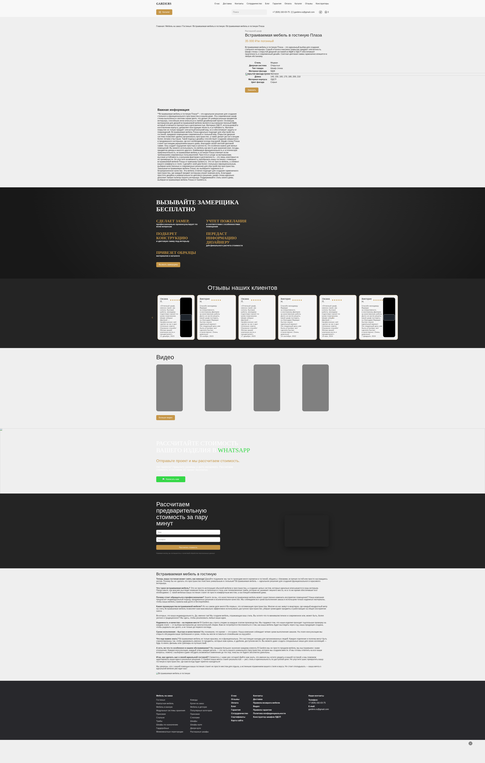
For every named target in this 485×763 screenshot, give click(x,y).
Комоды (194, 700)
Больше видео (165, 417)
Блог (267, 4)
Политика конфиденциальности (269, 713)
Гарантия (277, 4)
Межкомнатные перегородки (169, 732)
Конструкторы (322, 4)
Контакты (239, 4)
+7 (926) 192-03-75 (317, 703)
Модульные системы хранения (170, 710)
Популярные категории (201, 710)
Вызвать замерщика (168, 265)
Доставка (227, 4)
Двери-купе (195, 728)
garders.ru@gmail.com (318, 709)
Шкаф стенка (277, 68)
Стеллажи (195, 718)
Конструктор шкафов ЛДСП (267, 717)
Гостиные (186, 26)
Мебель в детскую (198, 707)
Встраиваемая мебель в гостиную (209, 26)
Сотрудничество (254, 4)
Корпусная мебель (165, 703)
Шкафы (193, 721)
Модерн (274, 63)
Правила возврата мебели (266, 703)
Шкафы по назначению (167, 725)
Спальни (160, 718)
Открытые (275, 65)
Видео (256, 706)
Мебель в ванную (164, 707)
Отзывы (309, 4)
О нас (217, 4)
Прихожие (161, 714)
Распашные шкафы (199, 732)
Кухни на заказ (197, 703)
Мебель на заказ (173, 26)
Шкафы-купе (196, 725)
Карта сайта (237, 720)
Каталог (298, 4)
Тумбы (159, 721)
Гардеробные (162, 728)
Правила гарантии (262, 710)
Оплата (288, 4)
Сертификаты (238, 717)
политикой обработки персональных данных (199, 553)
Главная (160, 26)
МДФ (273, 71)
